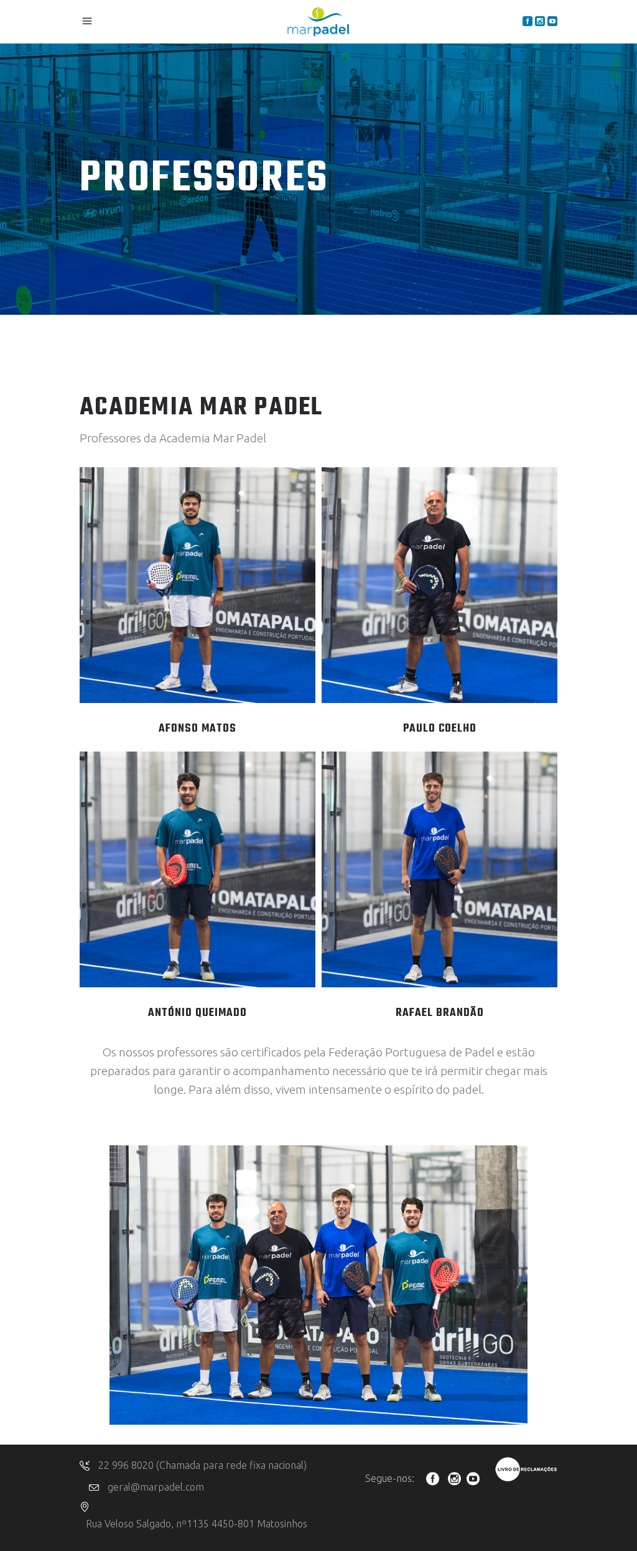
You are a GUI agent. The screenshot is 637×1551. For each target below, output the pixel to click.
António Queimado (197, 1013)
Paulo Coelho (440, 729)
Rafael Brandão (440, 1013)
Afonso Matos (197, 729)
